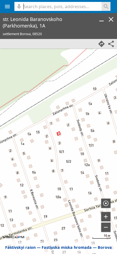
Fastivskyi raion (20, 247)
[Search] (105, 6)
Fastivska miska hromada (67, 247)
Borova (105, 247)
